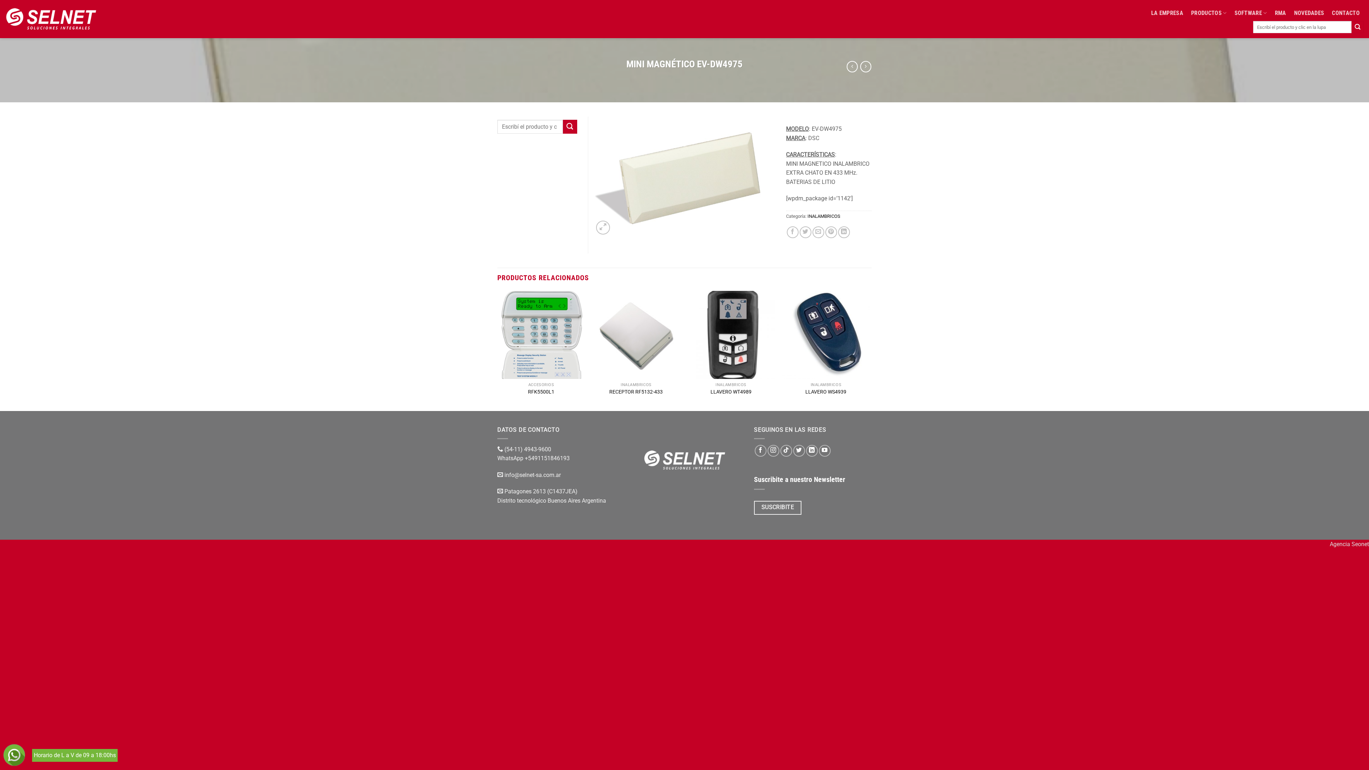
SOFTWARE (1248, 13)
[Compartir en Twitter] (805, 232)
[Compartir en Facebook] (793, 232)
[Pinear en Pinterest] (831, 232)
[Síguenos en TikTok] (786, 451)
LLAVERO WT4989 (731, 392)
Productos (1206, 13)
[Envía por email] (818, 232)
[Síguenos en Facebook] (760, 451)
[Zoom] (603, 228)
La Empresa (1167, 13)
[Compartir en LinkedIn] (844, 232)
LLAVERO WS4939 (825, 392)
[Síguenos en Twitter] (799, 451)
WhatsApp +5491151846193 (534, 458)
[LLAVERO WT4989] (731, 335)
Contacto (1346, 13)
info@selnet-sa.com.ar (532, 475)
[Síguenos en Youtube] (825, 451)
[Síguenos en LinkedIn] (812, 451)
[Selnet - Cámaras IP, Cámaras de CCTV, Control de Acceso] (51, 18)
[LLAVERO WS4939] (826, 335)
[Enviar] (1358, 27)
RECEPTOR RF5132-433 (636, 392)
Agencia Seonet (1349, 544)
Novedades (1309, 13)
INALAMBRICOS (823, 216)
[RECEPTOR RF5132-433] (636, 335)
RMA (1280, 13)
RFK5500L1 (541, 392)
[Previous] (497, 350)
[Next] (869, 350)
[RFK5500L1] (541, 335)
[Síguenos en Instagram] (773, 451)
